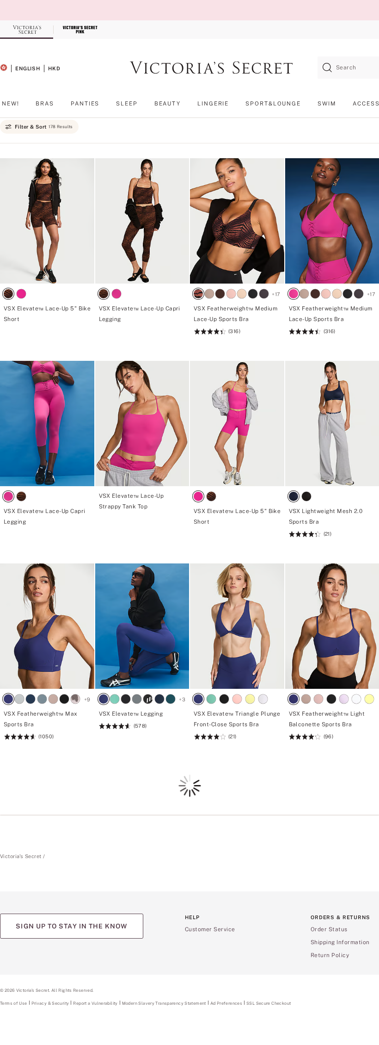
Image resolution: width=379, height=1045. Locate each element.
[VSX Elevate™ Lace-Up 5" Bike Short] (47, 221)
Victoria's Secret (20, 856)
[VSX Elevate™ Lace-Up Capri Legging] (142, 221)
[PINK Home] (79, 29)
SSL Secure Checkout (268, 1003)
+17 (276, 294)
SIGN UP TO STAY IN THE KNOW (71, 926)
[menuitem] (10, 107)
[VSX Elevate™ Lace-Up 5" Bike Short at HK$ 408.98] (237, 524)
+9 (87, 699)
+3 (182, 699)
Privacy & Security (50, 1003)
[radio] (10, 295)
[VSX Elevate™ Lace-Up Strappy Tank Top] (142, 423)
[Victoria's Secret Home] (26, 29)
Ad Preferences (226, 1003)
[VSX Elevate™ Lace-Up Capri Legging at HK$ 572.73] (142, 321)
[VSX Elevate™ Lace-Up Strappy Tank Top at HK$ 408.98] (142, 507)
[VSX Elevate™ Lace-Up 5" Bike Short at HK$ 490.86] (47, 321)
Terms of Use (13, 1003)
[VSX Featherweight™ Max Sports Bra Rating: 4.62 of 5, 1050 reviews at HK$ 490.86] (47, 732)
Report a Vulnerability (95, 1003)
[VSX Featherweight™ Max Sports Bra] (47, 626)
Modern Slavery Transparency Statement (164, 1003)
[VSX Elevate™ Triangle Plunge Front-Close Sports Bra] (237, 626)
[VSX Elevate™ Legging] (142, 626)
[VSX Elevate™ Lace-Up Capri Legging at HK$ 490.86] (47, 524)
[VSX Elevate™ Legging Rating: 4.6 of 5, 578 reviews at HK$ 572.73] (142, 727)
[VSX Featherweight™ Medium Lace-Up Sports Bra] (237, 221)
